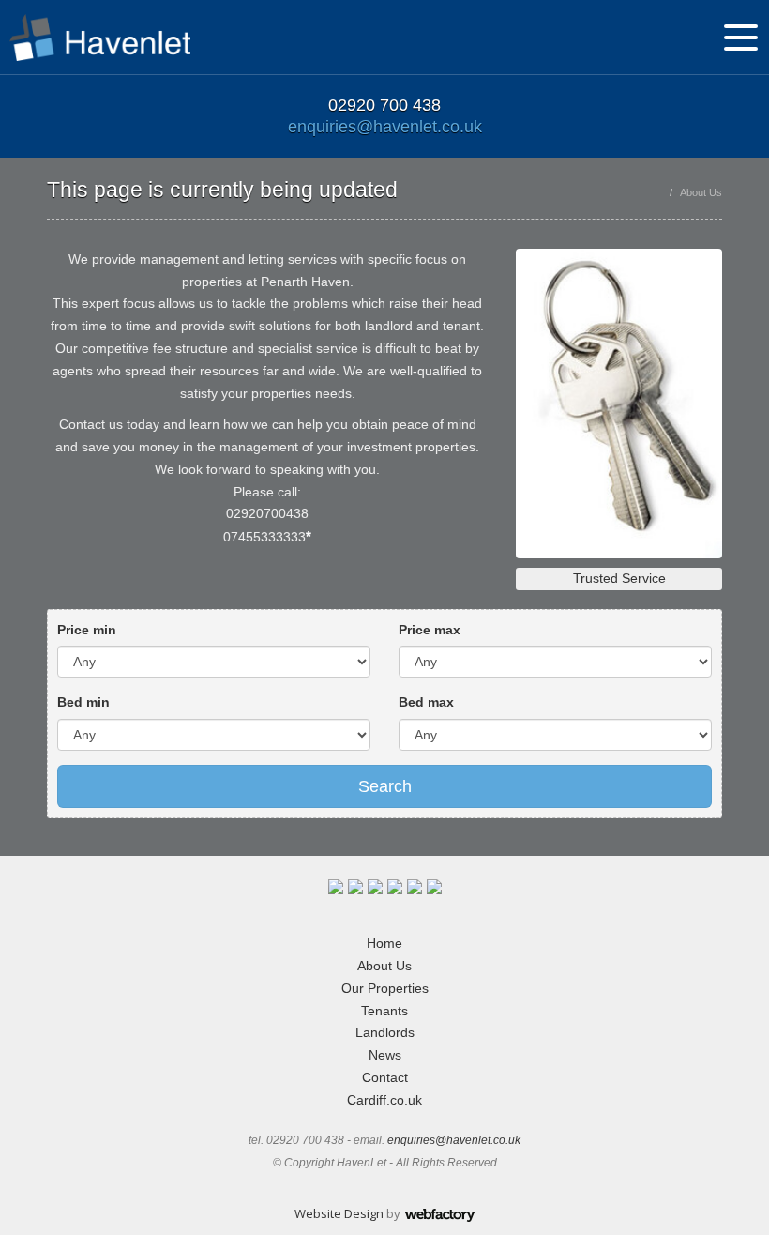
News (385, 1054)
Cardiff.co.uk (384, 1099)
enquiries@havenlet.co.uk (385, 126)
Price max (429, 629)
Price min (86, 629)
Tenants (384, 1010)
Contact (385, 1077)
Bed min (83, 701)
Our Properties (385, 988)
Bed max (426, 701)
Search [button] (385, 786)
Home (384, 943)
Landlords (385, 1032)
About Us (384, 965)
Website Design (339, 1213)
